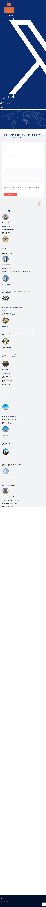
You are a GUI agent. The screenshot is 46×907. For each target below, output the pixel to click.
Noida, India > (5, 304)
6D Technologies (6, 226)
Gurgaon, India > (6, 284)
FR (9, 5)
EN (7, 1)
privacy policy (7, 189)
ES (9, 3)
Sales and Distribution (5, 904)
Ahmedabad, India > (7, 326)
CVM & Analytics (4, 903)
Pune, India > (5, 369)
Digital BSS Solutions (5, 901)
